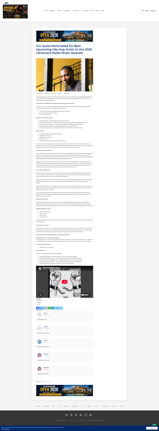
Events (46, 10)
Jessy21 (45, 313)
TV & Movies (75, 10)
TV (82, 406)
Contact (121, 406)
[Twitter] (81, 416)
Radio (97, 10)
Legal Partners (82, 421)
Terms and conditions (60, 421)
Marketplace (66, 10)
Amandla (46, 354)
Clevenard (46, 94)
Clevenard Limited (99, 421)
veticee (45, 340)
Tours (96, 406)
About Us (38, 406)
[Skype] (76, 416)
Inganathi (46, 368)
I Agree (152, 428)
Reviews (114, 406)
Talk (59, 406)
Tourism (59, 10)
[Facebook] (66, 416)
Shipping (89, 406)
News (92, 10)
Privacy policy (72, 421)
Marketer (66, 406)
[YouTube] (90, 416)
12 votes (59, 94)
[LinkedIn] (71, 416)
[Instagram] (85, 416)
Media (102, 10)
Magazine (52, 10)
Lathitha (46, 327)
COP (53, 406)
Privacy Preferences (5, 429)
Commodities (85, 10)
